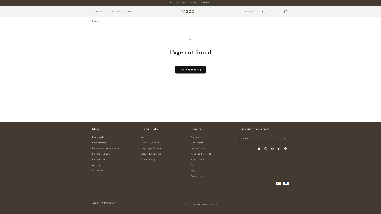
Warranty (195, 165)
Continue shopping (190, 69)
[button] (97, 11)
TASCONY (197, 204)
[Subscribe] (285, 139)
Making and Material (200, 153)
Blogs (143, 137)
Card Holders (99, 142)
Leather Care (197, 148)
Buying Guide (197, 159)
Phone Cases (98, 159)
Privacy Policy (148, 159)
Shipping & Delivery (151, 148)
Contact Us (196, 176)
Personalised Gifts (101, 153)
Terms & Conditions (151, 142)
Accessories (98, 165)
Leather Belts (99, 170)
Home (95, 20)
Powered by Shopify (210, 204)
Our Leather (196, 142)
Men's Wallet (98, 137)
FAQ (192, 170)
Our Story (195, 137)
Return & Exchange (151, 153)
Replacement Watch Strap (105, 148)
